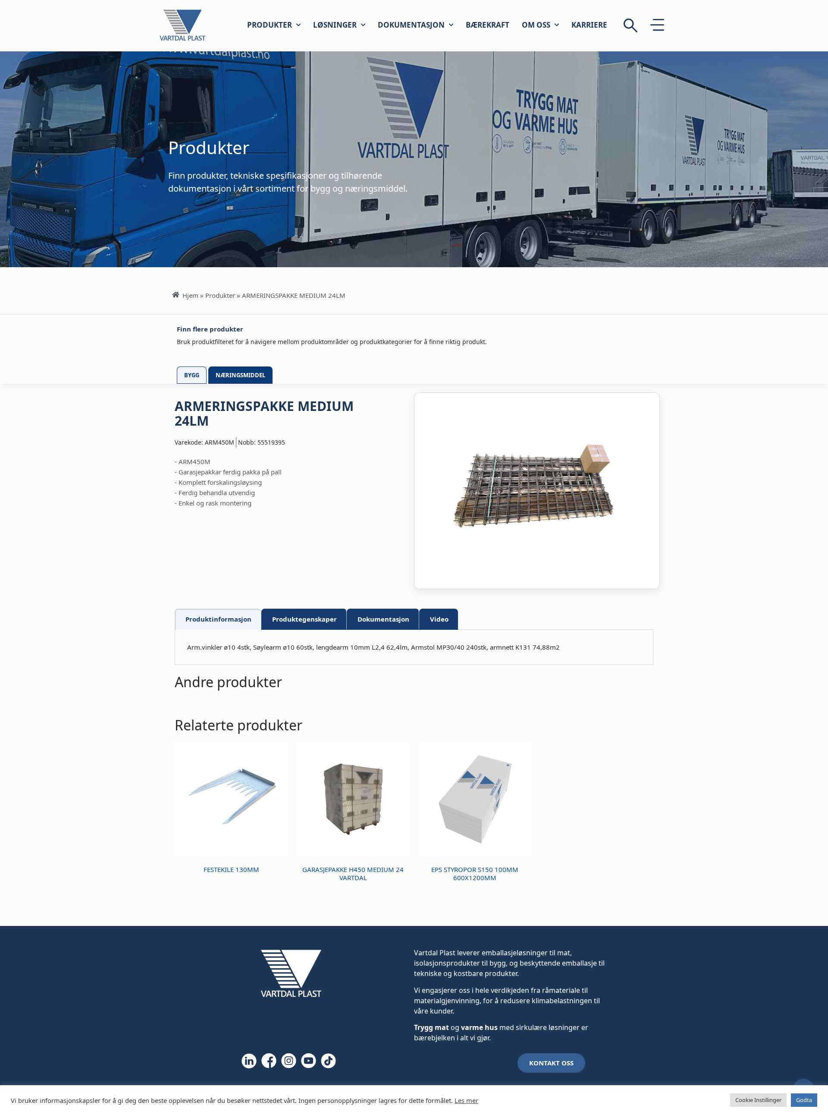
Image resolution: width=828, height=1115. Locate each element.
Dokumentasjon (411, 25)
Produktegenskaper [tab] (304, 619)
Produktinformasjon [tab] (218, 619)
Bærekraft (487, 25)
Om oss (536, 25)
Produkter (269, 25)
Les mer (466, 1100)
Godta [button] (804, 1100)
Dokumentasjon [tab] (383, 619)
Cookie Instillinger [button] (758, 1100)
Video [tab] (439, 619)
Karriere (589, 25)
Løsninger (335, 25)
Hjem (190, 295)
